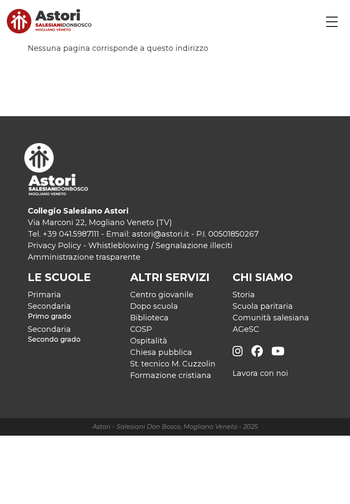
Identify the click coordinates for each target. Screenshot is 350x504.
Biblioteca (149, 317)
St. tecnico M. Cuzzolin (173, 364)
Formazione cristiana (170, 375)
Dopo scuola (154, 306)
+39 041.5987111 (71, 234)
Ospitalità (148, 341)
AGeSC (246, 329)
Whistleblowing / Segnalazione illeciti (160, 245)
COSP (141, 329)
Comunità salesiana (271, 317)
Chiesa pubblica (161, 352)
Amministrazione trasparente (84, 257)
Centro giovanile (161, 294)
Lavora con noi (260, 373)
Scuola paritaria (263, 306)
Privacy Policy (54, 245)
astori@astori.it (160, 234)
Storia (244, 294)
